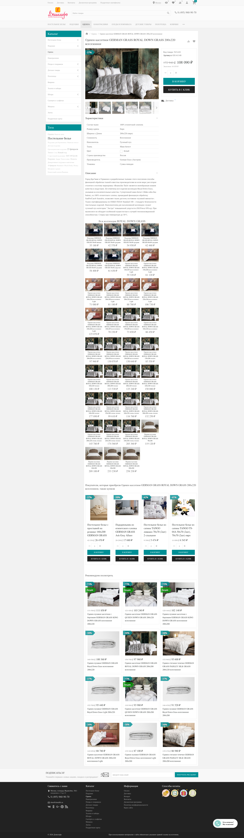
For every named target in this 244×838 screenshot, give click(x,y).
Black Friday (68, 165)
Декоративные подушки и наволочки (61, 162)
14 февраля (52, 165)
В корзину (179, 81)
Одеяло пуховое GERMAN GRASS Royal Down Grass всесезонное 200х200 (178, 712)
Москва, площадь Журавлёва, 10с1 (64, 790)
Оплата (50, 2)
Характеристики (94, 118)
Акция (58, 159)
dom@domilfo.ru (57, 802)
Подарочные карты (55, 118)
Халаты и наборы (54, 88)
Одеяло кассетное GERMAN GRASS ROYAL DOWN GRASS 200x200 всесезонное (141, 666)
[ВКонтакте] (49, 806)
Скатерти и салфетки (56, 100)
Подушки (74, 24)
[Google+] (57, 806)
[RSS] (66, 806)
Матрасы (51, 106)
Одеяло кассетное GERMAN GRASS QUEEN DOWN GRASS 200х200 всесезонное (141, 712)
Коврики (174, 24)
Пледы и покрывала (122, 24)
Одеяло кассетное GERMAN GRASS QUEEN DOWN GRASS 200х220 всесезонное (141, 617)
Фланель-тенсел (72, 142)
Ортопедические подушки (57, 149)
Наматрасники (101, 24)
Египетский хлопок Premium (58, 172)
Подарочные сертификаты (110, 2)
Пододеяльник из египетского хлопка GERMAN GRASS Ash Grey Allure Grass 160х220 (126, 532)
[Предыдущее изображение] (89, 508)
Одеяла (86, 24)
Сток (55, 152)
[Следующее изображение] (108, 508)
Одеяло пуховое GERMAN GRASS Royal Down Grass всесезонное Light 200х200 (140, 757)
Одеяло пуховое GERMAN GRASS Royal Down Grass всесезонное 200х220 (102, 666)
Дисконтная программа (88, 2)
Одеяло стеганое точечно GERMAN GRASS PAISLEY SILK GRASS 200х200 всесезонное (178, 757)
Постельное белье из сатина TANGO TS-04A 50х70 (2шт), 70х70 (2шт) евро (183, 530)
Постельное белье (57, 24)
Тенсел (50, 152)
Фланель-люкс (59, 134)
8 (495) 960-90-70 (187, 12)
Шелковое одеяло (54, 169)
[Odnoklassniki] (53, 806)
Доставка (60, 2)
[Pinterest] (62, 806)
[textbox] (121, 13)
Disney (76, 165)
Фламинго (60, 165)
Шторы (50, 94)
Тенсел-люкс (65, 159)
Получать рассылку (186, 774)
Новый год (62, 152)
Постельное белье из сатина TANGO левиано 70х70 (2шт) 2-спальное (155, 530)
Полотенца (160, 24)
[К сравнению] (188, 41)
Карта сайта (128, 807)
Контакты (71, 2)
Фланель (73, 159)
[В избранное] (194, 41)
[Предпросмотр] (99, 508)
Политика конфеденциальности (136, 805)
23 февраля (72, 149)
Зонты (50, 112)
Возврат (127, 796)
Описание (90, 173)
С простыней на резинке (56, 156)
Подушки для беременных (57, 142)
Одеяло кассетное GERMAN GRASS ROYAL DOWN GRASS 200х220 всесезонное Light (103, 757)
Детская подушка (54, 146)
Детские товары (143, 24)
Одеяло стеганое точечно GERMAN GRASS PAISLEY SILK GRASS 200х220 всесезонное (178, 666)
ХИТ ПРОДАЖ (72, 156)
